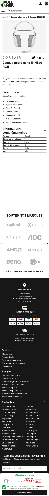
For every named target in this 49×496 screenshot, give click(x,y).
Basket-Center (8, 406)
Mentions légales (9, 387)
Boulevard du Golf (10, 409)
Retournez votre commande (24, 340)
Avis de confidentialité (12, 396)
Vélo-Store (30, 442)
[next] (47, 243)
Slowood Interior (33, 418)
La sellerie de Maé (10, 439)
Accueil (5, 17)
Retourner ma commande (13, 363)
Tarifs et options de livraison (14, 393)
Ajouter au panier (25, 492)
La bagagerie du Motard (12, 436)
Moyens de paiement (11, 390)
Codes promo (8, 366)
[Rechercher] (9, 11)
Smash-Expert (32, 421)
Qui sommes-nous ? (11, 375)
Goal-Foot (6, 427)
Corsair (12, 57)
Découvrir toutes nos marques (24, 271)
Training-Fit (31, 433)
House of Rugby (9, 433)
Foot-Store (6, 421)
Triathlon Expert (33, 439)
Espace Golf (7, 418)
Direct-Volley (7, 415)
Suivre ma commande (11, 360)
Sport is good (31, 430)
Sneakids (30, 427)
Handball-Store (9, 430)
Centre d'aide (8, 357)
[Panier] (46, 4)
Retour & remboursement (13, 384)
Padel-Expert (31, 409)
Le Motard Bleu (9, 442)
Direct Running (8, 412)
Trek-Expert (31, 436)
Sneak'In (29, 424)
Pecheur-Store (32, 412)
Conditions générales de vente (15, 381)
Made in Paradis (9, 445)
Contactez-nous (24, 293)
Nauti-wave (7, 448)
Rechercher (16, 10)
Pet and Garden (33, 415)
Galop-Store (7, 424)
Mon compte (7, 354)
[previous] (2, 243)
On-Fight (29, 406)
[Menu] (3, 11)
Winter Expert (32, 445)
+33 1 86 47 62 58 (24, 301)
